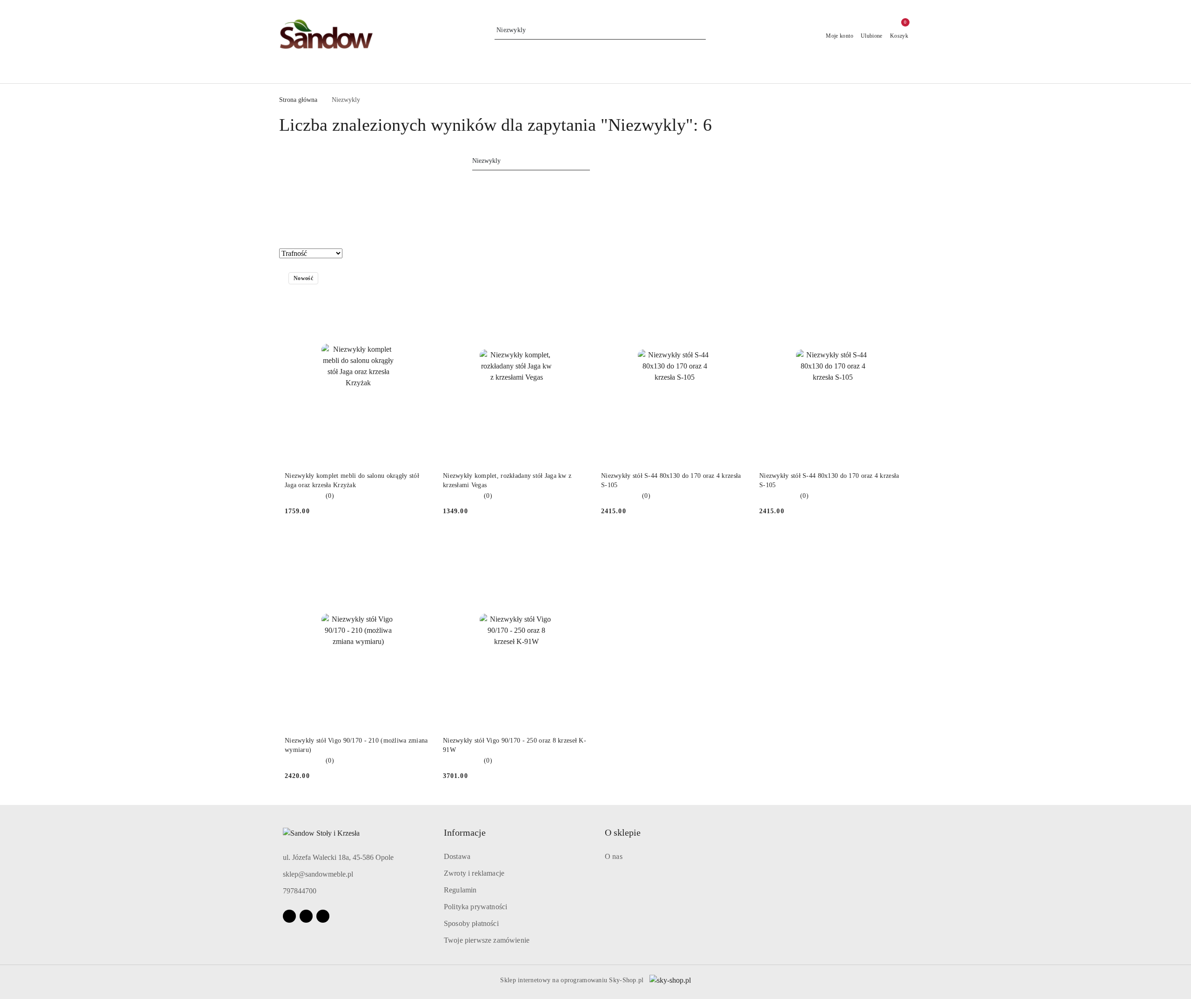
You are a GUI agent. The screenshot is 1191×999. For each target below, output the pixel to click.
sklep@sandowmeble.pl (318, 874)
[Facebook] (289, 916)
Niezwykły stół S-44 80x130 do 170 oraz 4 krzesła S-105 (671, 480)
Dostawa (457, 856)
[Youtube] (306, 916)
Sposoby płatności (471, 923)
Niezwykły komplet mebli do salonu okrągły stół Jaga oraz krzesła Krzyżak (352, 480)
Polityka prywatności (475, 907)
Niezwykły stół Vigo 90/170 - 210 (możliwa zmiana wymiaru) (356, 745)
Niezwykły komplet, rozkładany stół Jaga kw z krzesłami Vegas (507, 480)
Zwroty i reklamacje (474, 873)
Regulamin (460, 890)
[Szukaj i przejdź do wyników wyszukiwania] (700, 30)
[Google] (322, 916)
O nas (613, 856)
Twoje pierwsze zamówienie (486, 940)
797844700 (299, 891)
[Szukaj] (587, 162)
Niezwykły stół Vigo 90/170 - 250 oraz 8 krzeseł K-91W (514, 745)
